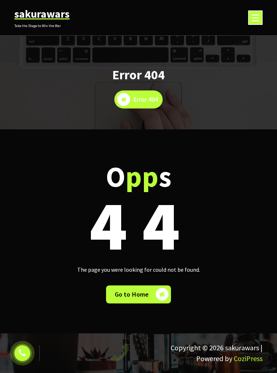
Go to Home (132, 294)
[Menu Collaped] (255, 17)
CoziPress (248, 358)
